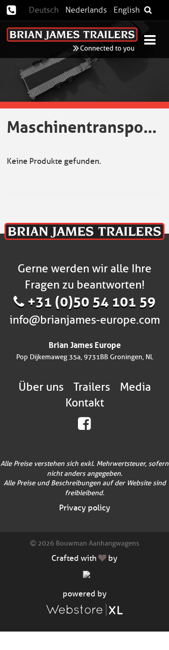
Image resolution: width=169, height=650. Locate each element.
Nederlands (86, 10)
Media (135, 387)
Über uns (41, 387)
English (127, 10)
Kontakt (84, 403)
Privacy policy (84, 508)
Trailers (91, 387)
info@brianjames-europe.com (84, 320)
